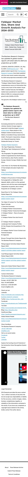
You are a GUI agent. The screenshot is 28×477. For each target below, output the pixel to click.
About (6, 467)
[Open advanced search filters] (21, 14)
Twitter (3, 337)
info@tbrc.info (5, 331)
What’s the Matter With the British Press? (14, 2)
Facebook (4, 335)
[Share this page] (26, 14)
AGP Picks (4, 2)
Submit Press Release (14, 471)
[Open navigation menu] (2, 14)
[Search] (18, 14)
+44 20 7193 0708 (6, 328)
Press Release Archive (16, 467)
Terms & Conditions (14, 474)
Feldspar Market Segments (9, 145)
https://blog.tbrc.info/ (11, 310)
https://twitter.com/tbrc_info (14, 299)
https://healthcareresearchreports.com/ (13, 314)
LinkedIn (4, 339)
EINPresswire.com (12, 69)
